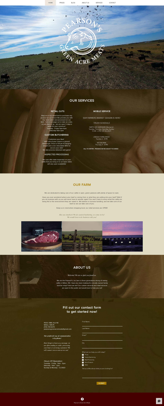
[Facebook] (82, 399)
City (83, 343)
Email (84, 335)
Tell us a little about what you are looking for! (97, 369)
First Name (86, 322)
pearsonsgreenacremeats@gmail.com (58, 329)
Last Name (85, 328)
